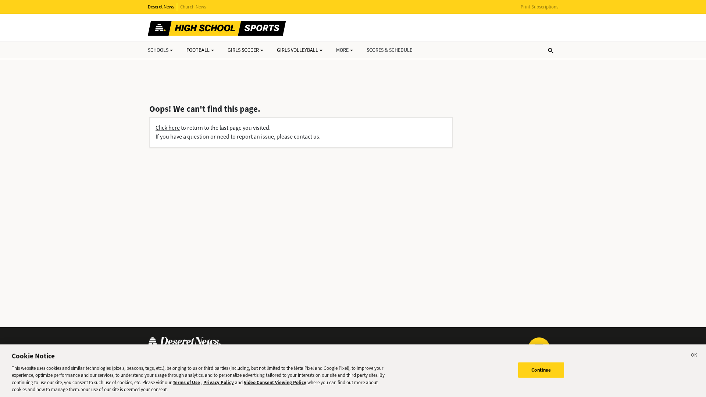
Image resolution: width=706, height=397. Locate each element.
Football (198, 50)
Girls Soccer (243, 50)
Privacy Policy (218, 382)
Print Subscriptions (539, 7)
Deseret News (161, 7)
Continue (541, 370)
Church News (193, 7)
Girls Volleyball (297, 50)
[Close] (694, 356)
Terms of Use (186, 382)
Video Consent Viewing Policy (275, 382)
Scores (389, 50)
